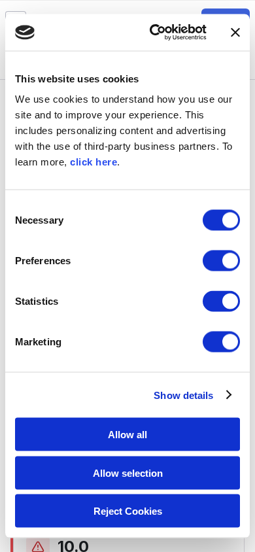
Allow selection (128, 472)
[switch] (221, 260)
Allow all (127, 434)
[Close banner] (235, 32)
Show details (183, 394)
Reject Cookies (128, 511)
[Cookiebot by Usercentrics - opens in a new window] (155, 32)
